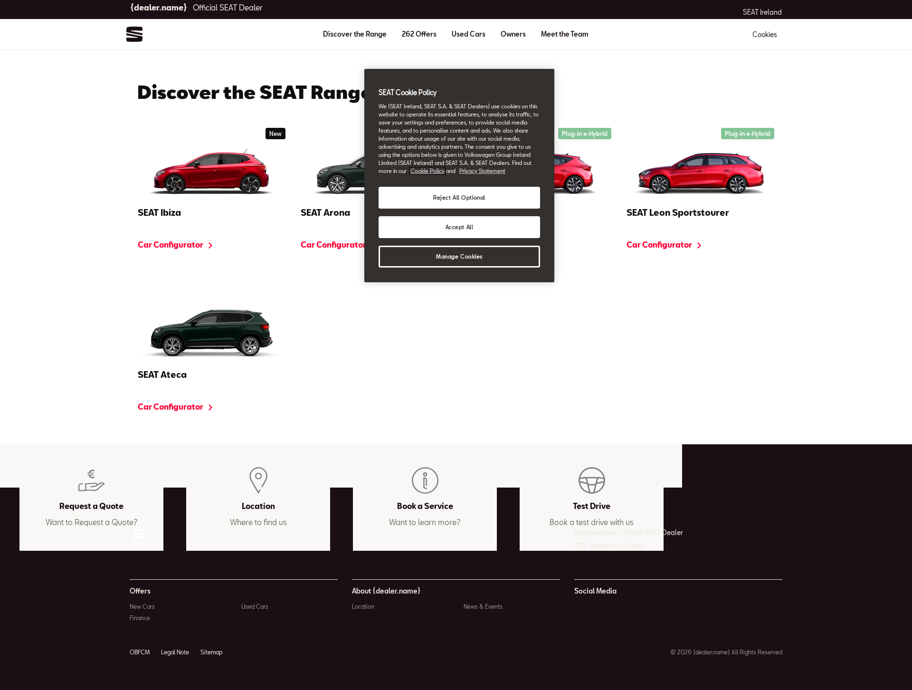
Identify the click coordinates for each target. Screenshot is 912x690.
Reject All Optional (459, 197)
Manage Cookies (459, 256)
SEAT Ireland (762, 12)
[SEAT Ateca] (211, 334)
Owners (513, 34)
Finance (140, 617)
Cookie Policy (427, 171)
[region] (459, 175)
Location (363, 606)
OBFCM (140, 652)
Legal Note (175, 652)
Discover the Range (355, 34)
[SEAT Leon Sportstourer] (700, 172)
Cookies (764, 34)
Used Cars (468, 34)
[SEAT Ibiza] (211, 172)
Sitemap (211, 652)
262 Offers (419, 34)
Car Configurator (171, 244)
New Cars (142, 606)
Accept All (460, 227)
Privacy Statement (482, 171)
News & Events (483, 606)
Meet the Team (565, 34)
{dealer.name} (196, 7)
